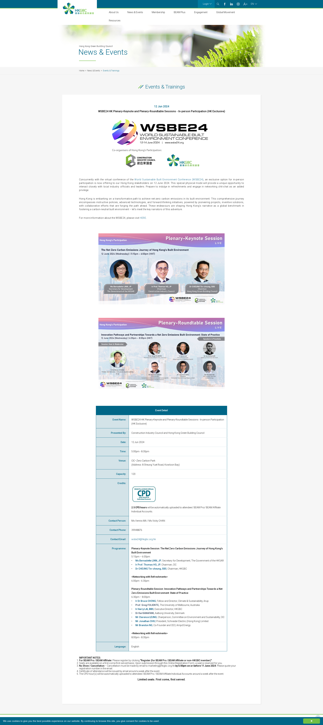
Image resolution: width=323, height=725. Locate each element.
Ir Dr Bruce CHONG (145, 601)
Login (206, 4)
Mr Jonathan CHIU (145, 621)
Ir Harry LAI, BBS (144, 609)
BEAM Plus (179, 12)
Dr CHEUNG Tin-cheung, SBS (151, 568)
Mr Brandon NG (143, 625)
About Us (114, 12)
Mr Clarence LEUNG (146, 617)
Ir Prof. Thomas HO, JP (147, 564)
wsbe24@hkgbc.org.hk (143, 539)
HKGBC (78, 8)
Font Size (245, 4)
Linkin (231, 4)
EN (252, 4)
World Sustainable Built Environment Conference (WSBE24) (168, 179)
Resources (114, 20)
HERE (143, 218)
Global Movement (225, 12)
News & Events (135, 12)
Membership (158, 12)
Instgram (238, 4)
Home (81, 70)
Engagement (200, 12)
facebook (224, 4)
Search (218, 4)
